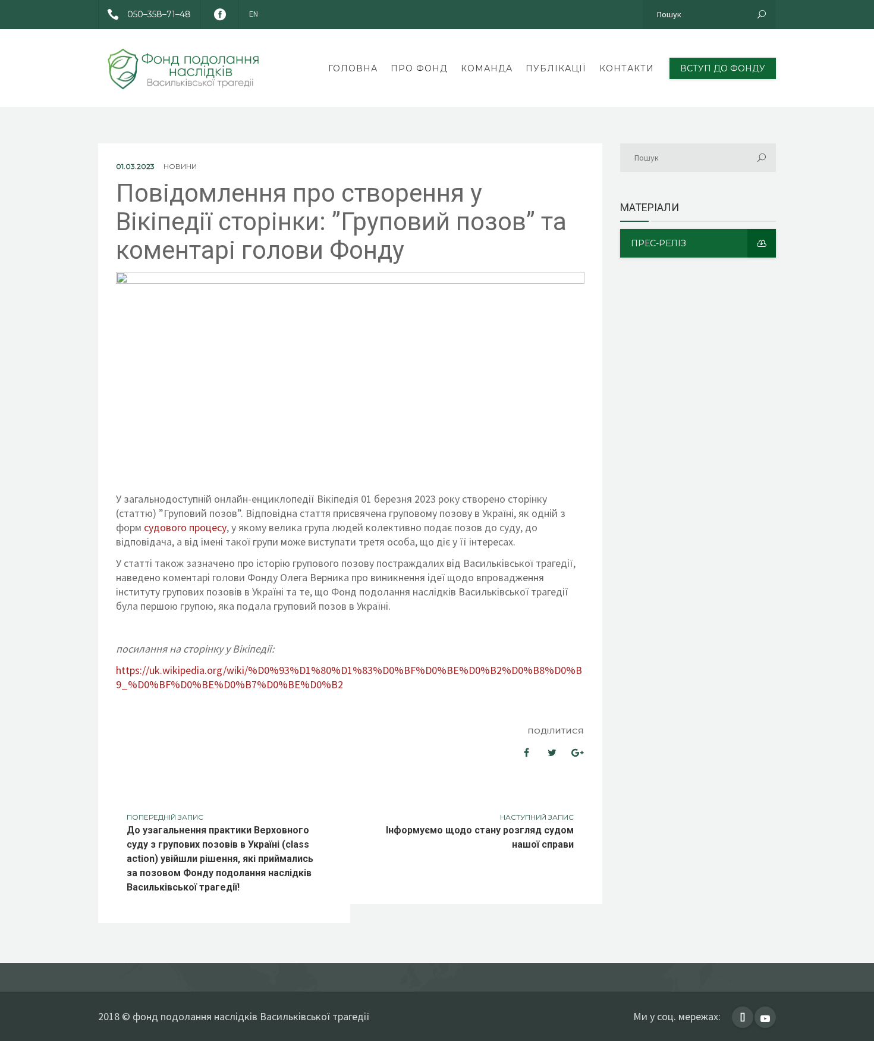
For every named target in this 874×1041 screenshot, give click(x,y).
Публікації (556, 68)
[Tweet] (546, 752)
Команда (487, 68)
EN (253, 14)
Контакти (626, 68)
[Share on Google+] (573, 752)
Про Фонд (419, 68)
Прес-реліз (658, 243)
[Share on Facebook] (518, 752)
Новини (180, 166)
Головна (353, 68)
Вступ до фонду (722, 68)
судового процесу (185, 527)
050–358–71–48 (159, 14)
